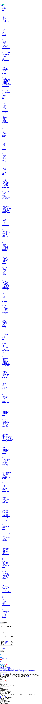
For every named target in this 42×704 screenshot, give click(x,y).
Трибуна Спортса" (3, 669)
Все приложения (3, 661)
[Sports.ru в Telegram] (1, 665)
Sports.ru (3, 674)
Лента (3, 647)
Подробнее (28, 676)
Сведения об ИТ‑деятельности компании (15, 671)
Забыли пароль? (3, 686)
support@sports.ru (20, 673)
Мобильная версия (4, 666)
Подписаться (3, 623)
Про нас (1, 667)
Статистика (4, 648)
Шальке (6, 640)
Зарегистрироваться (4, 689)
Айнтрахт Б (4, 634)
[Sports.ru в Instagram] (6, 665)
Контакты (8, 667)
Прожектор (18, 669)
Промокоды (25, 671)
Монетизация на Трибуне (11, 669)
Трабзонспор (7, 641)
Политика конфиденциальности (16, 670)
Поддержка (9, 668)
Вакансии (2, 668)
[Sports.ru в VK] (3, 665)
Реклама (5, 668)
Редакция (5, 667)
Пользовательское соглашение (5, 670)
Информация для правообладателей (28, 670)
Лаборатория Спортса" (4, 671)
